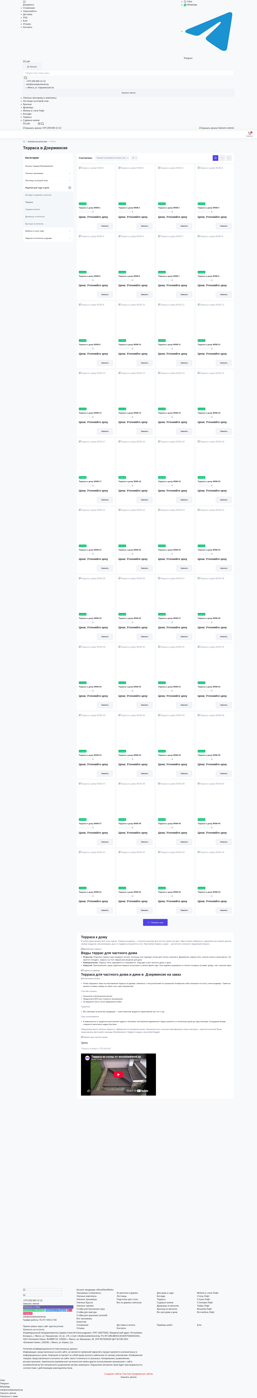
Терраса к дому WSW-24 (209, 550)
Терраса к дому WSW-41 (90, 892)
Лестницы (122, 1296)
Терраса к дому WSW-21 (90, 550)
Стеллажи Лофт (205, 1302)
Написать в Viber (31, 1307)
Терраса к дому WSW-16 (209, 413)
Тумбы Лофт (203, 1306)
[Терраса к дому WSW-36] (215, 731)
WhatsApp (192, 5)
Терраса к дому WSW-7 (169, 276)
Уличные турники (85, 1306)
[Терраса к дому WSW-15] (175, 389)
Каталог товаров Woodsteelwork (39, 166)
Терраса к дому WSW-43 (169, 892)
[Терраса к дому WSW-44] (215, 868)
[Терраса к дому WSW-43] (175, 868)
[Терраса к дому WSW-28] (215, 594)
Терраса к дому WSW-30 (129, 687)
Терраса (29, 202)
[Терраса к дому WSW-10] (135, 320)
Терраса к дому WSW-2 (129, 208)
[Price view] (229, 158)
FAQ (25, 17)
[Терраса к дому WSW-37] (96, 799)
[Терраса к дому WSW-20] (215, 457)
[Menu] (39, 123)
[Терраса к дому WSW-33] (96, 731)
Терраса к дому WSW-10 (129, 344)
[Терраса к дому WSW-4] (215, 183)
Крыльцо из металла (34, 224)
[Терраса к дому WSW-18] (135, 457)
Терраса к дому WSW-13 (90, 413)
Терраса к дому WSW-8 (208, 276)
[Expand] (69, 173)
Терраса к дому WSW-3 (169, 208)
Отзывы (27, 24)
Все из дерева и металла (129, 1302)
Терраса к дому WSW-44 (209, 892)
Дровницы (28, 107)
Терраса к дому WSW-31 (169, 687)
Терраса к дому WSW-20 (209, 481)
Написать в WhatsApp (34, 1310)
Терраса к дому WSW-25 (90, 618)
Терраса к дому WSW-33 (90, 755)
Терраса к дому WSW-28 (209, 618)
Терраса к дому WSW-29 (90, 687)
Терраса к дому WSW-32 (209, 687)
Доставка (27, 14)
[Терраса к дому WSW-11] (175, 320)
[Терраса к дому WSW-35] (175, 731)
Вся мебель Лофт (205, 1312)
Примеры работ (165, 1325)
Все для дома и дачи (167, 1312)
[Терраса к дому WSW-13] (96, 389)
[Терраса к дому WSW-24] (215, 525)
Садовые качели (31, 120)
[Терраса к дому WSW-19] (175, 457)
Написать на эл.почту (33, 1329)
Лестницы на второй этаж (36, 101)
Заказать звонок (128, 93)
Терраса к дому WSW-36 (209, 755)
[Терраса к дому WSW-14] (135, 389)
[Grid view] (215, 158)
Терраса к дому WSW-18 (129, 481)
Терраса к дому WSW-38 (129, 823)
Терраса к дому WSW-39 (169, 823)
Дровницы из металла (35, 216)
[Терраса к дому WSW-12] (215, 320)
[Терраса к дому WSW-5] (96, 252)
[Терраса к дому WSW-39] (175, 799)
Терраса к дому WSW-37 (90, 823)
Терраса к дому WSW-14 (129, 413)
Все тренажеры (84, 1318)
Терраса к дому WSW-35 (169, 755)
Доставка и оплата (126, 1325)
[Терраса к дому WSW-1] (96, 183)
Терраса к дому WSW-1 (89, 208)
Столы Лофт (203, 1296)
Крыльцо (27, 104)
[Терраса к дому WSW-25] (96, 594)
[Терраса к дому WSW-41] (96, 868)
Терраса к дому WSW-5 (89, 276)
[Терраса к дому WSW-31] (175, 662)
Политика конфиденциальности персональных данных (50, 1349)
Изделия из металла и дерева (38, 238)
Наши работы (30, 11)
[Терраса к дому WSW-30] (135, 662)
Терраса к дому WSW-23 (169, 550)
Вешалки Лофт (204, 1309)
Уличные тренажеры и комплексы (40, 98)
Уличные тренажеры (34, 173)
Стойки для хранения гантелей (92, 1315)
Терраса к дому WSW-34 (129, 755)
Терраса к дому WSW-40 (209, 823)
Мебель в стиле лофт (34, 231)
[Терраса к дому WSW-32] (215, 662)
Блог (25, 21)
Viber (189, 1)
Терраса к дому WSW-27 (169, 618)
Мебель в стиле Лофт (33, 111)
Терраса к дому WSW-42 (129, 892)
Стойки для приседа (87, 1312)
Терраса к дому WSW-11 (169, 344)
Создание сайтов (112, 1374)
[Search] (42, 123)
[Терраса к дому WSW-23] (175, 525)
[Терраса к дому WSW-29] (96, 662)
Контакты (27, 27)
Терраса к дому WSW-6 (129, 276)
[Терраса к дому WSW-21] (96, 525)
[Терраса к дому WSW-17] (96, 457)
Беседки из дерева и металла (38, 195)
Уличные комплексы (87, 1296)
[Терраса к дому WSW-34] (135, 731)
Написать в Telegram (56, 1310)
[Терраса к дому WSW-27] (175, 594)
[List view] (222, 158)
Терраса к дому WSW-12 (209, 344)
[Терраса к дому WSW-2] (135, 183)
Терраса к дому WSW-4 (208, 208)
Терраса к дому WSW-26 (129, 618)
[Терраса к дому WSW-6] (135, 252)
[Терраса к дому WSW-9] (96, 320)
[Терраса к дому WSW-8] (215, 252)
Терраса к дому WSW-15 (169, 413)
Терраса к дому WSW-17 (90, 481)
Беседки (27, 114)
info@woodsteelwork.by (37, 84)
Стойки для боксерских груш (91, 1309)
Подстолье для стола (127, 1299)
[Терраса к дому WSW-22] (135, 525)
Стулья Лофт (203, 1299)
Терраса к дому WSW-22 (129, 550)
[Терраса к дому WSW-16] (215, 389)
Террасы (27, 117)
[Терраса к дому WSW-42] (135, 868)
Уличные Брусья (85, 1302)
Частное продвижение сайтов (138, 1374)
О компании (29, 8)
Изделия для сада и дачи (37, 141)
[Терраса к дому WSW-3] (175, 183)
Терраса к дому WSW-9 (89, 344)
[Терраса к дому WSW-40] (215, 799)
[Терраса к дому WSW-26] (135, 594)
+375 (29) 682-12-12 (36, 81)
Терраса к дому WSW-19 (169, 481)
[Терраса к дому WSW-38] (135, 799)
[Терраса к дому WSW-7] (175, 252)
